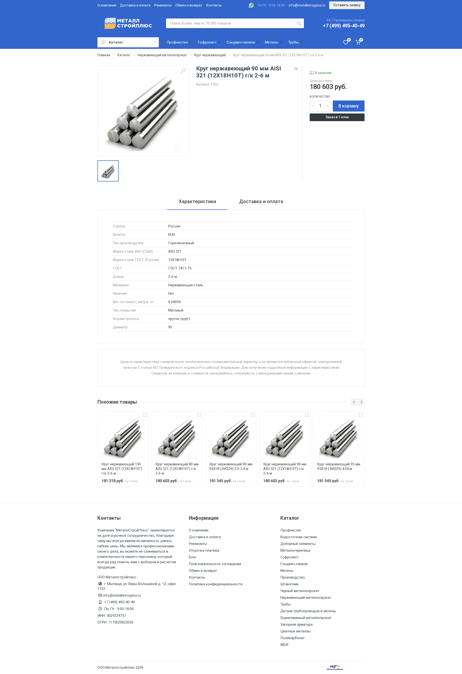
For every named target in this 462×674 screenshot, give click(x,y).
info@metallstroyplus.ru (307, 5)
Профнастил (290, 530)
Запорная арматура (296, 624)
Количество (320, 96)
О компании (106, 5)
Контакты (214, 5)
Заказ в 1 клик (337, 117)
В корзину (349, 105)
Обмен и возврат (188, 5)
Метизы (286, 570)
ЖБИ (284, 645)
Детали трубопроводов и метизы (308, 611)
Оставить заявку (346, 5)
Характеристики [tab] (197, 201)
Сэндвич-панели (294, 564)
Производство (292, 577)
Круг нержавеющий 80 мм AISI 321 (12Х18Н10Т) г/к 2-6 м (177, 468)
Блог (193, 557)
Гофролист (289, 557)
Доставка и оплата (135, 5)
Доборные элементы (297, 544)
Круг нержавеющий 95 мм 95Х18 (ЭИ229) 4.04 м (338, 466)
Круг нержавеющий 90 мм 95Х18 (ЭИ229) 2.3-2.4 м (230, 466)
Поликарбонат (292, 638)
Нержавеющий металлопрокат (305, 597)
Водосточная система (298, 537)
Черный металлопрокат (299, 591)
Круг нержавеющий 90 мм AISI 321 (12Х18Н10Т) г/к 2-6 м (284, 468)
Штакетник (289, 584)
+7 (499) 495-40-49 (344, 26)
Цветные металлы (295, 631)
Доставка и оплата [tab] (261, 201)
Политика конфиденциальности (215, 584)
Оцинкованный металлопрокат (306, 618)
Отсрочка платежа (204, 550)
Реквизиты (163, 5)
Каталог (116, 42)
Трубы (285, 604)
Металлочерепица (295, 550)
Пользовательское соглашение (215, 564)
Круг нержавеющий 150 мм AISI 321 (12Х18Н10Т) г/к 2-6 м (122, 468)
